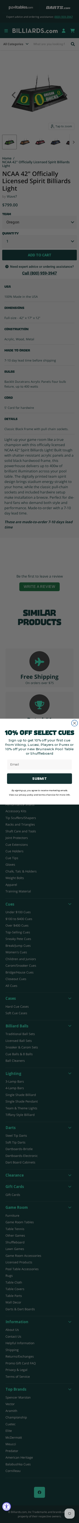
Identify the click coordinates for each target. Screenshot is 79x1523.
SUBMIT (39, 778)
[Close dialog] (75, 723)
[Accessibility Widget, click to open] (6, 1506)
